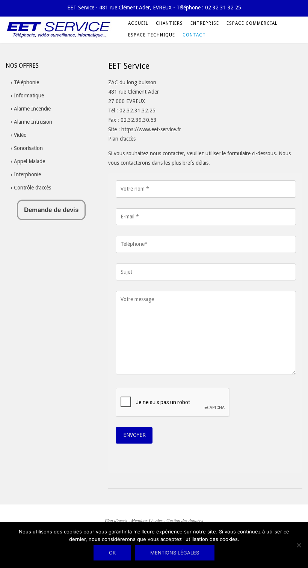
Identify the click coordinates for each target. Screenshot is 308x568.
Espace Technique (151, 35)
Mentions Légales (147, 520)
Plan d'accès (116, 520)
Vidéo (20, 135)
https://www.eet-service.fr (151, 129)
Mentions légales (174, 553)
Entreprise (204, 23)
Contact (194, 35)
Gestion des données (184, 520)
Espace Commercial (252, 23)
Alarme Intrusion (33, 122)
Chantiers (169, 23)
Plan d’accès (122, 139)
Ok (112, 553)
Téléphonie (26, 82)
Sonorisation (28, 148)
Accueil (138, 23)
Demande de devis (51, 210)
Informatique (29, 95)
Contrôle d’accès (32, 188)
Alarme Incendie (32, 109)
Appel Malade (29, 161)
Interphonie (27, 174)
